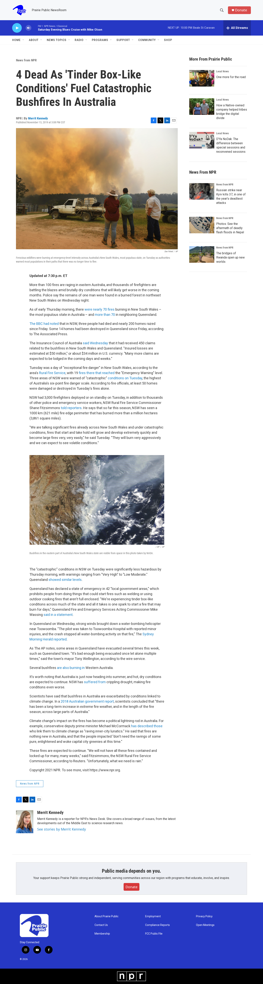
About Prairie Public (106, 916)
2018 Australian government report (87, 701)
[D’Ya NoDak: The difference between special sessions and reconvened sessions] (201, 140)
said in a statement (58, 615)
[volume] (28, 28)
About (34, 40)
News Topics (56, 40)
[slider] (34, 28)
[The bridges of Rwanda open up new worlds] (201, 254)
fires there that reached (97, 373)
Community (147, 40)
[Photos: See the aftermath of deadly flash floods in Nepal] (201, 225)
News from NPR (26, 60)
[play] (17, 28)
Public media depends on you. (131, 871)
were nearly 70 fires (100, 309)
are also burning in (71, 668)
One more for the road (231, 77)
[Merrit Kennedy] (24, 821)
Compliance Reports (157, 925)
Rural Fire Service (52, 373)
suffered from (95, 682)
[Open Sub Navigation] (23, 40)
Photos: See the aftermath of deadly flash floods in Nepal (230, 228)
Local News (222, 71)
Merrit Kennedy (38, 118)
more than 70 (105, 315)
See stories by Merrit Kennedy (61, 829)
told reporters (71, 408)
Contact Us (101, 925)
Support (123, 40)
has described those (146, 726)
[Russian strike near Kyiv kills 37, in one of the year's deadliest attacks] (201, 191)
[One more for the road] (201, 78)
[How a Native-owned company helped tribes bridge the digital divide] (201, 106)
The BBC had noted (44, 324)
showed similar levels (65, 580)
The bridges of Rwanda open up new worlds (230, 257)
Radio (79, 40)
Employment (153, 916)
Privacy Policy (204, 916)
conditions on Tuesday (125, 378)
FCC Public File (153, 933)
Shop (168, 40)
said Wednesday (95, 343)
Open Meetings (205, 925)
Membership (102, 933)
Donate (241, 10)
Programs (100, 40)
